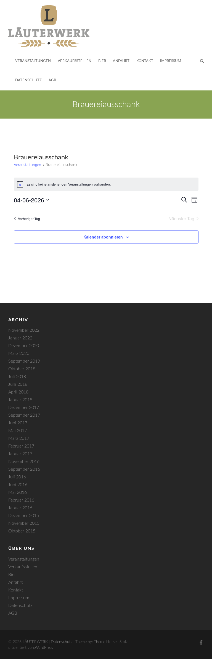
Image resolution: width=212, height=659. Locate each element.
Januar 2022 (20, 338)
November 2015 (23, 523)
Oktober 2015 (21, 531)
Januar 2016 (20, 508)
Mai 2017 (17, 430)
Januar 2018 (20, 400)
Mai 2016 (17, 492)
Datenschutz (28, 80)
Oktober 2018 (21, 369)
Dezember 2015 (23, 515)
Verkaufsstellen (74, 61)
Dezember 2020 (23, 346)
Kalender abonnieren (103, 237)
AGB (52, 80)
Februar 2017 (21, 446)
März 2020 (18, 353)
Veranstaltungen (33, 61)
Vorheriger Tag (29, 218)
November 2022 (23, 330)
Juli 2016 (17, 477)
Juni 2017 (17, 423)
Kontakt (144, 61)
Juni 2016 (17, 485)
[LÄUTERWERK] (48, 26)
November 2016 (23, 461)
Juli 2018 (17, 376)
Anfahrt (121, 61)
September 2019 (24, 361)
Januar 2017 (20, 454)
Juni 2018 (17, 384)
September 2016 (24, 469)
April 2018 (18, 392)
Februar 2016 (21, 500)
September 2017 (24, 415)
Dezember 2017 (23, 407)
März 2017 (18, 438)
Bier (102, 61)
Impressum (170, 61)
